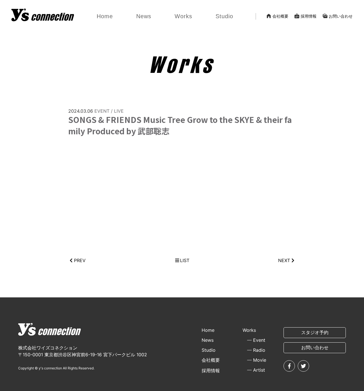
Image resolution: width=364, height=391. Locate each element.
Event (259, 340)
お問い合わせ (337, 16)
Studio (224, 16)
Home (105, 16)
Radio (259, 350)
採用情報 (305, 16)
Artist (259, 370)
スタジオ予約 (314, 332)
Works (183, 16)
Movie (259, 360)
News (143, 16)
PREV (80, 260)
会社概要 (277, 16)
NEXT (284, 260)
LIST (184, 260)
